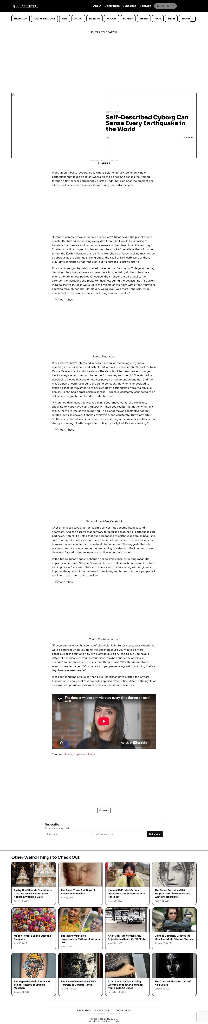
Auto (78, 18)
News (144, 18)
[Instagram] (163, 6)
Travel (187, 18)
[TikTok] (172, 6)
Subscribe (129, 6)
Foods (111, 18)
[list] (104, 18)
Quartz (68, 754)
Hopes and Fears (84, 754)
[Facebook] (158, 6)
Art (65, 18)
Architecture (44, 18)
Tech (171, 18)
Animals (20, 18)
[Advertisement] (104, 62)
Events (94, 18)
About (97, 6)
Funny (128, 18)
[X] (168, 6)
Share (189, 137)
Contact (145, 6)
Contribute (112, 6)
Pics (158, 18)
